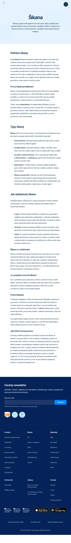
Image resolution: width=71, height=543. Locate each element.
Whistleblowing (32, 457)
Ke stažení (53, 442)
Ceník (52, 467)
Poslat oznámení (55, 500)
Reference (53, 447)
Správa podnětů (9, 452)
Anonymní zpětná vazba (12, 437)
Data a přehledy (9, 462)
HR (28, 437)
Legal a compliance (33, 442)
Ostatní (29, 462)
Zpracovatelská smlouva (55, 522)
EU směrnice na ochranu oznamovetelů (35, 493)
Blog (51, 437)
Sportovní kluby (32, 452)
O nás (52, 490)
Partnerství (7, 485)
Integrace (7, 467)
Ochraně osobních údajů (30, 406)
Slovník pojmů (54, 452)
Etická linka (8, 442)
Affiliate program (9, 490)
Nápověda (53, 462)
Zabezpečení (8, 472)
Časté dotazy (54, 457)
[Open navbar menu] (66, 4)
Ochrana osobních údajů (15, 522)
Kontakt (52, 485)
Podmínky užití (35, 522)
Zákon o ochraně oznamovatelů (32, 486)
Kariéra (52, 495)
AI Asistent (7, 447)
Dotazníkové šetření (10, 457)
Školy (29, 447)
